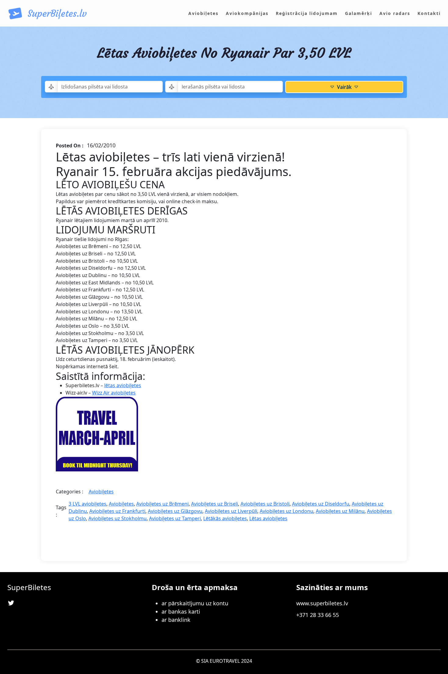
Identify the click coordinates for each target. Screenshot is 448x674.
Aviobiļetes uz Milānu (340, 511)
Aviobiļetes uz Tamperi (175, 518)
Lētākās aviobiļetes (225, 518)
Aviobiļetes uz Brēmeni (162, 503)
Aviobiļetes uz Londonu (286, 511)
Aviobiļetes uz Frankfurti (117, 511)
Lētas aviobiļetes (268, 518)
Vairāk (344, 87)
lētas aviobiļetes (122, 385)
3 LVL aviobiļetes (87, 503)
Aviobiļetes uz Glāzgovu (175, 511)
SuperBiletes (29, 587)
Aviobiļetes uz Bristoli (265, 503)
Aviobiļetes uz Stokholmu (117, 518)
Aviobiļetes (101, 491)
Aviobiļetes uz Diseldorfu (320, 503)
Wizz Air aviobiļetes (114, 392)
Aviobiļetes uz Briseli (214, 503)
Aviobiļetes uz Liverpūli (231, 511)
